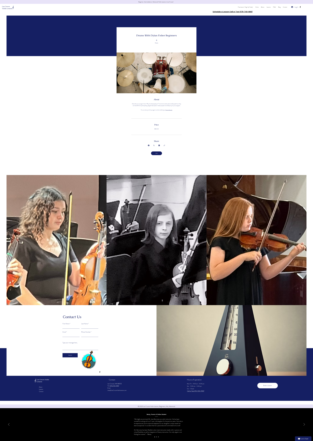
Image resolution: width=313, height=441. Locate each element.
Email (64, 332)
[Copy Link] (164, 145)
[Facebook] (300, 7)
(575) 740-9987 (114, 386)
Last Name (84, 323)
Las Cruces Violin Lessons (7, 7)
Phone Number (86, 332)
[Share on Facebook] (149, 145)
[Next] (304, 424)
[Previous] (8, 424)
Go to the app (168, 110)
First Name (66, 323)
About (40, 387)
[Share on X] (154, 145)
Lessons (41, 389)
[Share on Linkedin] (159, 145)
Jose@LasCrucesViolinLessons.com (117, 390)
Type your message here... (70, 342)
